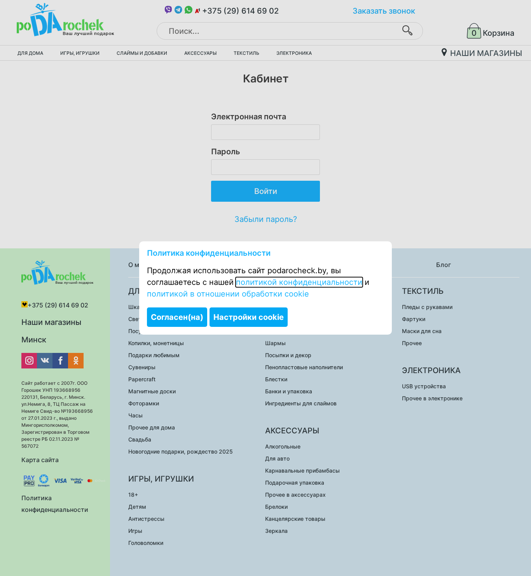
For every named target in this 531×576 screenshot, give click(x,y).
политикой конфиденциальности (299, 282)
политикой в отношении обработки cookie (228, 293)
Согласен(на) (177, 317)
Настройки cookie (248, 317)
